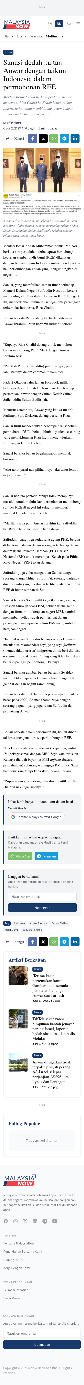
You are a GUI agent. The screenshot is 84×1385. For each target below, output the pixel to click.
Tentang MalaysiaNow (18, 1243)
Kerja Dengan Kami (16, 1268)
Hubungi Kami (13, 1260)
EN (49, 23)
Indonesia (19, 923)
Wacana (36, 36)
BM (59, 23)
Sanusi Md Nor (60, 923)
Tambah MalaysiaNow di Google (39, 817)
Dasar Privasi (12, 1298)
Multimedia (54, 36)
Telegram (49, 856)
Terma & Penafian (15, 1290)
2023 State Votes (32, 930)
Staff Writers (12, 122)
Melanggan (42, 908)
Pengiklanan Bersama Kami (22, 1251)
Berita (21, 36)
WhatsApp (22, 856)
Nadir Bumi (11, 930)
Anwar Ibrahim (38, 923)
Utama (8, 36)
